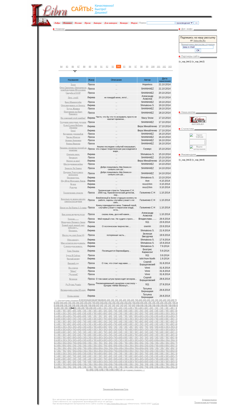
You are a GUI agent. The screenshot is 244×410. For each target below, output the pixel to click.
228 (138, 322)
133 (144, 311)
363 (92, 338)
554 (87, 359)
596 (56, 364)
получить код (198, 124)
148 (97, 314)
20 (146, 300)
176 (118, 316)
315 (92, 332)
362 (87, 338)
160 (159, 314)
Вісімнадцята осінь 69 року (73, 290)
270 (108, 327)
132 (138, 311)
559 (113, 359)
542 (149, 356)
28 (56, 303)
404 (56, 343)
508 (97, 354)
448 (159, 346)
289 (82, 330)
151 (113, 314)
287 (72, 330)
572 (56, 362)
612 (138, 364)
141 (61, 314)
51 (148, 303)
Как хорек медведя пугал (73, 214)
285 (61, 330)
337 (82, 335)
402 (169, 340)
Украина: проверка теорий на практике (73, 149)
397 (144, 340)
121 (82, 311)
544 (159, 356)
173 (102, 316)
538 (128, 356)
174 (108, 316)
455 (72, 348)
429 (61, 346)
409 (82, 343)
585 (123, 362)
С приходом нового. (73, 246)
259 (175, 324)
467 (133, 348)
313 (82, 332)
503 (72, 354)
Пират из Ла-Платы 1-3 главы (73, 207)
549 (61, 359)
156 (138, 314)
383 (72, 340)
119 (72, 311)
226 (128, 322)
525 (61, 356)
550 (66, 359)
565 (144, 359)
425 (164, 343)
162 (169, 314)
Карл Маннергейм (73, 102)
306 (169, 330)
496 (159, 351)
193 (82, 319)
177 (123, 316)
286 (66, 330)
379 (175, 338)
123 (92, 311)
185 (164, 316)
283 (175, 327)
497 (164, 351)
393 (123, 340)
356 (56, 338)
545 (164, 356)
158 (149, 314)
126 (108, 311)
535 (113, 356)
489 (123, 351)
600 (77, 364)
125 (102, 311)
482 (87, 351)
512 (118, 354)
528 (77, 356)
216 (77, 322)
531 (92, 356)
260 (56, 327)
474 (169, 348)
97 (136, 66)
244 (97, 324)
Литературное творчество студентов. (198, 44)
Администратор (209, 400)
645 (94, 370)
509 (102, 354)
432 (77, 346)
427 (175, 343)
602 (87, 364)
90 (96, 66)
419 (133, 343)
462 (108, 348)
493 (144, 351)
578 (87, 362)
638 (149, 367)
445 (144, 346)
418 (128, 343)
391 (113, 340)
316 (97, 332)
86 (73, 66)
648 (109, 370)
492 (138, 351)
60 (60, 305)
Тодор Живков (73, 108)
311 (72, 332)
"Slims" (73, 271)
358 (66, 338)
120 (77, 311)
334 (66, 335)
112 (159, 308)
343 (113, 335)
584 (118, 362)
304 (159, 330)
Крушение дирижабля (73, 134)
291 (92, 330)
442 (128, 346)
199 (113, 319)
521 (164, 354)
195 (92, 319)
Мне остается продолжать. (73, 243)
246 (108, 324)
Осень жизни (73, 296)
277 (144, 327)
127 (113, 311)
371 (133, 338)
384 (77, 340)
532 (97, 356)
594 (169, 362)
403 (175, 340)
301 (144, 330)
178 (128, 316)
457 (82, 348)
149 (102, 314)
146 (87, 314)
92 (107, 66)
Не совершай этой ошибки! (73, 118)
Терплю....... (73, 219)
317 (102, 332)
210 (169, 319)
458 (87, 348)
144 (77, 314)
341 (102, 335)
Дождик (73, 187)
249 (123, 324)
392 (118, 340)
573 (61, 362)
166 (66, 316)
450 (169, 346)
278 (149, 327)
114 (169, 308)
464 (118, 348)
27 (174, 300)
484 (97, 351)
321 (123, 332)
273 (123, 327)
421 (144, 343)
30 (64, 303)
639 (154, 367)
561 (123, 359)
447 (154, 346)
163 (175, 314)
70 (100, 305)
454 (66, 348)
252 (138, 324)
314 (87, 332)
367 (113, 338)
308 (56, 332)
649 (114, 370)
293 (102, 330)
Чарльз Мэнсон (73, 137)
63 (72, 305)
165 (61, 316)
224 (118, 322)
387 (92, 340)
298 (128, 330)
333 (61, 335)
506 (87, 354)
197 (102, 319)
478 (66, 351)
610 (128, 364)
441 (123, 346)
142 (66, 314)
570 (169, 359)
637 (144, 367)
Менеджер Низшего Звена (73, 222)
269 (102, 327)
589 (144, 362)
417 (123, 343)
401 (164, 340)
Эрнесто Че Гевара (73, 168)
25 (166, 300)
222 (108, 322)
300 (138, 330)
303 (154, 330)
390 (108, 340)
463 (113, 348)
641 (164, 367)
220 (97, 322)
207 (154, 319)
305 (164, 330)
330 (169, 332)
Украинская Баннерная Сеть (115, 389)
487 (113, 351)
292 (97, 330)
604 (97, 364)
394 (128, 340)
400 (159, 340)
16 (130, 300)
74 (116, 305)
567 (154, 359)
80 (140, 305)
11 (110, 300)
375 (154, 338)
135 (154, 311)
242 (87, 324)
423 (154, 343)
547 (175, 356)
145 (82, 314)
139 (175, 311)
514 (128, 354)
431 (72, 346)
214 (66, 322)
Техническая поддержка (205, 402)
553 (82, 359)
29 (60, 303)
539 (133, 356)
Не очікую (73, 268)
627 (92, 367)
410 (87, 343)
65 (80, 305)
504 (77, 354)
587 (133, 362)
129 (123, 311)
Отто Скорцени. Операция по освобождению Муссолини (73, 88)
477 (61, 351)
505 (82, 354)
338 (87, 335)
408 (77, 343)
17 (134, 300)
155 (133, 314)
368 (118, 338)
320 (118, 332)
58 (176, 303)
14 (122, 300)
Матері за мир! (73, 161)
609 (123, 364)
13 (118, 300)
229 (144, 322)
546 (169, 356)
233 (164, 322)
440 (118, 346)
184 (159, 316)
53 (156, 303)
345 (123, 335)
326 (149, 332)
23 (158, 300)
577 (82, 362)
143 (72, 314)
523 (175, 354)
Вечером (73, 279)
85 (67, 66)
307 (175, 330)
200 (118, 319)
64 (76, 305)
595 (175, 362)
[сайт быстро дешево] (92, 14)
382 (66, 340)
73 (112, 305)
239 (72, 324)
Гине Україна (73, 251)
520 (159, 354)
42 (112, 303)
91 (101, 66)
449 (164, 346)
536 (118, 356)
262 (66, 327)
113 (164, 308)
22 (154, 300)
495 (154, 351)
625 (82, 367)
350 (149, 335)
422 (149, 343)
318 (108, 332)
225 (123, 322)
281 (164, 327)
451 (175, 346)
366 (108, 338)
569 (164, 359)
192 (77, 319)
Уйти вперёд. (73, 240)
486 (108, 351)
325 (144, 332)
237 (61, 324)
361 (82, 338)
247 (113, 324)
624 (77, 367)
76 (124, 305)
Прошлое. (73, 230)
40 (104, 303)
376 (159, 338)
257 (164, 324)
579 (92, 362)
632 (118, 367)
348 (138, 335)
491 (133, 351)
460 (97, 348)
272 (118, 327)
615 (154, 364)
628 (97, 367)
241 (82, 324)
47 (132, 303)
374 (149, 338)
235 (175, 322)
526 (66, 356)
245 (102, 324)
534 (108, 356)
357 (61, 338)
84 (61, 66)
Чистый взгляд (73, 258)
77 (128, 305)
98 (141, 66)
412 (97, 343)
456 (77, 348)
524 (56, 356)
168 (77, 316)
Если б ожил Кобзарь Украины (73, 126)
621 (61, 367)
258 (169, 324)
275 (133, 327)
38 (96, 303)
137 (164, 311)
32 (72, 303)
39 (100, 303)
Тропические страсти (73, 193)
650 (119, 370)
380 (56, 340)
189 (61, 319)
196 (97, 319)
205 (144, 319)
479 (72, 351)
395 (133, 340)
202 (128, 319)
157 (144, 314)
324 (138, 332)
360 (77, 338)
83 (152, 305)
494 (149, 351)
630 (108, 367)
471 (154, 348)
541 (144, 356)
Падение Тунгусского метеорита (73, 173)
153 (123, 314)
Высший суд (73, 263)
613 (144, 364)
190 (66, 319)
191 (72, 319)
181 (144, 316)
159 (154, 314)
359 (72, 338)
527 (72, 356)
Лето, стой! (73, 97)
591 (154, 362)
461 (102, 348)
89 (90, 66)
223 (113, 322)
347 (133, 335)
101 (158, 66)
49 (140, 303)
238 (66, 324)
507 (92, 354)
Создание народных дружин (73, 122)
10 (106, 300)
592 (159, 362)
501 (61, 354)
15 (126, 300)
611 (133, 364)
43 (116, 303)
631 (113, 367)
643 (175, 367)
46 (128, 303)
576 (77, 362)
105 (123, 308)
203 (133, 319)
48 (136, 303)
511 (113, 354)
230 (149, 322)
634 (128, 367)
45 (124, 303)
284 (56, 330)
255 (154, 324)
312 (77, 332)
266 (87, 327)
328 (159, 332)
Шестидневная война (73, 164)
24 (162, 300)
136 (159, 311)
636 (138, 367)
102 (164, 66)
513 (123, 354)
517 (144, 354)
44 (120, 303)
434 (87, 346)
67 (88, 305)
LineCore (155, 404)
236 (56, 324)
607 (113, 364)
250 (128, 324)
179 (133, 316)
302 (149, 330)
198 (108, 319)
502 (66, 354)
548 (56, 359)
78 (132, 305)
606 (108, 364)
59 (56, 305)
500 (56, 354)
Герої (73, 130)
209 (164, 319)
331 (175, 332)
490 (128, 351)
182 (149, 316)
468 (138, 348)
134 (149, 311)
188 (56, 319)
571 (175, 359)
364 (97, 338)
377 (164, 338)
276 (138, 327)
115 (174, 308)
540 (138, 356)
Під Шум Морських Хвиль (73, 181)
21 (150, 300)
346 (128, 335)
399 (154, 340)
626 (87, 367)
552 (77, 359)
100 (153, 66)
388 (97, 340)
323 (133, 332)
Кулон (73, 184)
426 (169, 343)
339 (92, 335)
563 (133, 359)
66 (84, 305)
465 (123, 348)
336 (77, 335)
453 (61, 348)
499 (175, 351)
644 (89, 370)
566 (149, 359)
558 (108, 359)
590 (149, 362)
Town (73, 84)
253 (144, 324)
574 (66, 362)
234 (169, 322)
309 (61, 332)
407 (72, 343)
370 (128, 338)
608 (118, 364)
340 (97, 335)
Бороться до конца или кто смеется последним (73, 200)
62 (68, 305)
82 (148, 305)
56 (168, 303)
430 (66, 346)
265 (82, 327)
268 (97, 327)
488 (118, 351)
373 (144, 338)
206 (149, 319)
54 (160, 303)
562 (128, 359)
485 (102, 351)
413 (102, 343)
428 (56, 346)
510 (108, 354)
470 (149, 348)
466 (128, 348)
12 (114, 300)
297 (123, 330)
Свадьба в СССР (73, 93)
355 (175, 335)
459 (92, 348)
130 (128, 311)
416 (118, 343)
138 (169, 311)
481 (82, 351)
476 (56, 351)
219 (92, 322)
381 (61, 340)
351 (154, 335)
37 (92, 303)
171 (92, 316)
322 (128, 332)
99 (147, 66)
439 (113, 346)
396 (138, 340)
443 (133, 346)
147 (92, 314)
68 (92, 305)
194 (87, 319)
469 (144, 348)
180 (138, 316)
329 (164, 332)
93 (113, 66)
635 (133, 367)
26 (170, 300)
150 (108, 314)
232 (159, 322)
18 (138, 300)
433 (82, 346)
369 (123, 338)
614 (149, 364)
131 (133, 311)
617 (164, 364)
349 (144, 335)
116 (56, 311)
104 (118, 308)
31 (68, 303)
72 (108, 305)
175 (113, 316)
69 (96, 305)
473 (164, 348)
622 (66, 367)
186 (169, 316)
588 (138, 362)
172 (97, 316)
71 (104, 305)
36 (88, 303)
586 (128, 362)
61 (64, 305)
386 (87, 340)
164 (56, 316)
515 (133, 354)
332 (56, 335)
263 (72, 327)
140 (56, 314)
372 (138, 338)
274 (128, 327)
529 (82, 356)
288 (77, 330)
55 (164, 303)
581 (102, 362)
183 (154, 316)
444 (138, 346)
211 (175, 319)
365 (102, 338)
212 (56, 322)
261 (61, 327)
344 (118, 335)
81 (144, 305)
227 (133, 322)
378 (169, 338)
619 (175, 364)
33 (76, 303)
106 (128, 308)
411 (92, 343)
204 (138, 319)
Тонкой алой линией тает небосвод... (73, 226)
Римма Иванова (73, 143)
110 (149, 308)
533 (102, 356)
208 (159, 319)
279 (154, 327)
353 (164, 335)
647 (104, 370)
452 (56, 348)
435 (92, 346)
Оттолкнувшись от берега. (73, 105)
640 (159, 367)
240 (77, 324)
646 (99, 370)
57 (172, 303)
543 (154, 356)
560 (118, 359)
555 (92, 359)
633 (123, 367)
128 (118, 311)
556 (97, 359)
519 (154, 354)
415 (113, 343)
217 (82, 322)
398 (149, 340)
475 (175, 348)
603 (92, 364)
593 (164, 362)
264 (77, 327)
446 (149, 346)
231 (154, 322)
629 (102, 367)
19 (142, 300)
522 (169, 354)
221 (102, 322)
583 (113, 362)
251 (133, 324)
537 (123, 356)
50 (144, 303)
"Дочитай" (73, 274)
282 (169, 327)
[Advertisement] (115, 44)
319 (113, 332)
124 (97, 311)
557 (102, 359)
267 (92, 327)
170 (87, 316)
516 (138, 354)
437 (102, 346)
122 (87, 311)
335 (72, 335)
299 (133, 330)
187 (175, 316)
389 (102, 340)
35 (84, 303)
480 (77, 351)
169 (82, 316)
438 (108, 346)
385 (82, 340)
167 (72, 316)
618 (169, 364)
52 (152, 303)
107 (133, 308)
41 (108, 303)
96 (130, 66)
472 (159, 348)
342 (108, 335)
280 (159, 327)
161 (164, 314)
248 (118, 324)
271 (113, 327)
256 (159, 324)
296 (118, 330)
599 (72, 364)
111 (154, 308)
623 (72, 367)
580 (97, 362)
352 (159, 335)
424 (159, 343)
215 (72, 322)
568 (159, 359)
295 (113, 330)
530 (87, 356)
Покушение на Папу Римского (73, 112)
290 (87, 330)
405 (61, 343)
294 (108, 330)
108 (138, 308)
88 (84, 66)
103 (170, 66)
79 (136, 305)
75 (120, 305)
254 (149, 324)
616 (159, 364)
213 (61, 322)
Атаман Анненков (73, 140)
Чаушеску (73, 157)
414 (108, 343)
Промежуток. (73, 177)
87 (78, 66)
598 (66, 364)
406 (66, 343)
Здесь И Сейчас (73, 255)
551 (72, 359)
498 (169, 351)
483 (92, 351)
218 (87, 322)
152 (118, 314)
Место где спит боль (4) (73, 235)
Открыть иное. (73, 154)
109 (143, 308)
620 (56, 367)
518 (149, 354)
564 (138, 359)
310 (66, 332)
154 (128, 314)
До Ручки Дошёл (73, 284)
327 (154, 332)
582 (108, 362)
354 (169, 335)
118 (66, 311)
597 (61, 364)
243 (92, 324)
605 (102, 364)
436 (97, 346)
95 (124, 66)
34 (80, 303)
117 (61, 311)
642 (169, 367)
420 (138, 343)
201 (123, 319)
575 (72, 362)
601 (82, 364)
